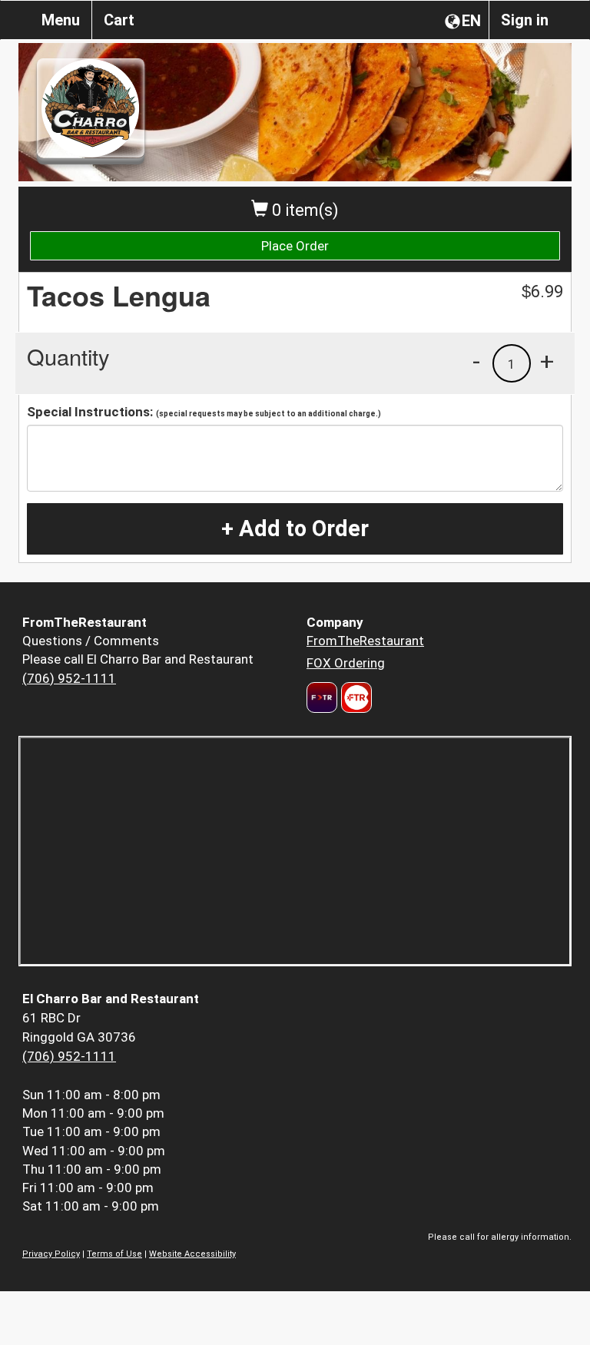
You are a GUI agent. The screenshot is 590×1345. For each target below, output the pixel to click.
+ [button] (547, 361)
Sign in (525, 20)
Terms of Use (114, 1254)
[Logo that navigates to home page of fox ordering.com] (354, 697)
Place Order (295, 245)
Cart (119, 20)
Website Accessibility (192, 1254)
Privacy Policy (51, 1254)
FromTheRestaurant (365, 640)
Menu (60, 20)
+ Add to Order (295, 528)
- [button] (476, 361)
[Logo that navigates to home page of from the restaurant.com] (322, 697)
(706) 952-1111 (69, 678)
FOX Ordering (346, 663)
